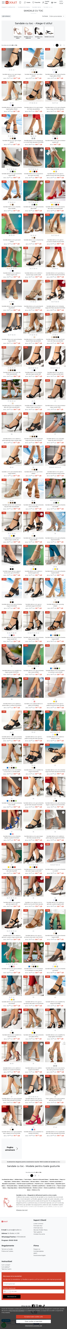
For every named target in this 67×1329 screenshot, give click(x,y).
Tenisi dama (27, 1179)
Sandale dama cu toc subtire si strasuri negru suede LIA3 (33, 406)
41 (14, 202)
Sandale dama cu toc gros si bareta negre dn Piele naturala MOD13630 (12, 737)
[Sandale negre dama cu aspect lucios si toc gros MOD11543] (10, 569)
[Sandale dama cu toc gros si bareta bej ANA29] (10, 304)
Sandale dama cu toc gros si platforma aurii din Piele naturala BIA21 (55, 174)
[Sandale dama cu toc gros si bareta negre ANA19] (57, 635)
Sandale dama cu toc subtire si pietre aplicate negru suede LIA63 (11, 439)
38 (11, 70)
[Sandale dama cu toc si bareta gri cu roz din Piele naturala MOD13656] (34, 139)
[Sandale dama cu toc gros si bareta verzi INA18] (15, 172)
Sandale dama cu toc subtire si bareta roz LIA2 (55, 737)
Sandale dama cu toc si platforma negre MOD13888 (55, 1002)
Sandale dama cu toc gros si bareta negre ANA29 (33, 538)
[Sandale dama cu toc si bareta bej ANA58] (10, 205)
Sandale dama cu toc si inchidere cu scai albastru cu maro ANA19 (33, 969)
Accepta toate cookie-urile (33, 1317)
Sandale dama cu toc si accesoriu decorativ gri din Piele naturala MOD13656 (55, 1069)
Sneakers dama (49, 1183)
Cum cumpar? (6, 1265)
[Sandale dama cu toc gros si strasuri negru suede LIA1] (55, 139)
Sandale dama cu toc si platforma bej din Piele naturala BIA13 (33, 340)
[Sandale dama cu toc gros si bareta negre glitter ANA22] (56, 72)
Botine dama (16, 1181)
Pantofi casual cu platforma (25, 1183)
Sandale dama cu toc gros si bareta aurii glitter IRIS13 (33, 1035)
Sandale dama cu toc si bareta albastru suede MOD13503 (11, 837)
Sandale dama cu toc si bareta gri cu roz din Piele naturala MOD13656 (33, 141)
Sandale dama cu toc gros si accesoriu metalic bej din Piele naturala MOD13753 (55, 241)
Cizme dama (44, 1181)
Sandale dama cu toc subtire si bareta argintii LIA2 (33, 572)
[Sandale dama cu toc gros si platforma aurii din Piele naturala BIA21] (54, 172)
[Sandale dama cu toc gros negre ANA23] (36, 72)
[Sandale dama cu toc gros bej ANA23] (32, 72)
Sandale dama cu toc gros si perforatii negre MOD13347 (33, 605)
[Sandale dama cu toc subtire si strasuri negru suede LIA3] (13, 271)
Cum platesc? (6, 1267)
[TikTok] (44, 1306)
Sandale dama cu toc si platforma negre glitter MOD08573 (55, 1035)
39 (10, 103)
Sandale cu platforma (38, 1185)
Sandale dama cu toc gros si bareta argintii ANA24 (55, 572)
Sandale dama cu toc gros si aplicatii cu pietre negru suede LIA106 (33, 1099)
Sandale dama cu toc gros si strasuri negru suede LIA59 (55, 406)
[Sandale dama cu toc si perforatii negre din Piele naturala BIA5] (58, 337)
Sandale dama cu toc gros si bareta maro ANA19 (12, 803)
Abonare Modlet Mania (40, 1230)
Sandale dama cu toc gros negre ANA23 (11, 141)
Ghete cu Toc (36, 1190)
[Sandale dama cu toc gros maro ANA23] (34, 72)
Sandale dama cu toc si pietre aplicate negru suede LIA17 (33, 373)
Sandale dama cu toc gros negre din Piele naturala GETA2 (33, 837)
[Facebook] (33, 1306)
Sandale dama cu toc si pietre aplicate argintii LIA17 (11, 903)
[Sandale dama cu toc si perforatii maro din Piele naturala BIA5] (54, 337)
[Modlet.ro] (11, 2)
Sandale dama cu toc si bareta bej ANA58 (33, 240)
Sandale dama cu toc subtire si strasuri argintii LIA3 (11, 273)
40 (13, 70)
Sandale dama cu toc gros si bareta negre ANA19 (55, 638)
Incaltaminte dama (24, 7)
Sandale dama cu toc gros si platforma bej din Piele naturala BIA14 (33, 737)
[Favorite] (36, 2)
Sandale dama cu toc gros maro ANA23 (33, 472)
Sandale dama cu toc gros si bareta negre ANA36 (12, 340)
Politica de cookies (16, 1310)
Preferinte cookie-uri (33, 1326)
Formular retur (38, 1226)
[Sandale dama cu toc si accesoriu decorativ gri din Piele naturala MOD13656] (32, 139)
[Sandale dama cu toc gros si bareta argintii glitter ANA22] (54, 72)
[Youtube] (40, 1306)
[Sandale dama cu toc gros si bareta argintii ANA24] (53, 569)
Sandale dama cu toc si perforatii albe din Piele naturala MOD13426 (55, 1132)
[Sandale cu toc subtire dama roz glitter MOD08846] (34, 702)
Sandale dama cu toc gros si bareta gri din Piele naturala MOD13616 (33, 803)
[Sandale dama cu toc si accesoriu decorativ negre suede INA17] (34, 172)
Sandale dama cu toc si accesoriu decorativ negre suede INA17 (33, 870)
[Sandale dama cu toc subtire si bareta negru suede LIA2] (14, 536)
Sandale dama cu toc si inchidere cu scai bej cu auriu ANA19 (55, 671)
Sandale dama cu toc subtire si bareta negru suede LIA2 (11, 538)
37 (31, 70)
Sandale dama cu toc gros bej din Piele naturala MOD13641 (33, 307)
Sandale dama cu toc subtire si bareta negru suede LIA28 (33, 273)
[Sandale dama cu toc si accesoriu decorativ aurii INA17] (30, 172)
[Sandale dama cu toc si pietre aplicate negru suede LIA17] (34, 370)
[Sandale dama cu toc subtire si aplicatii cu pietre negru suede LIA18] (56, 900)
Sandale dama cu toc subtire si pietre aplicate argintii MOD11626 (55, 837)
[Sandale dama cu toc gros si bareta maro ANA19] (55, 635)
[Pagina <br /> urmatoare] (64, 45)
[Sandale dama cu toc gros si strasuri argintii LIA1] (55, 124)
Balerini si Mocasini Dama (40, 1179)
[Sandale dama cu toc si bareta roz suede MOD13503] (13, 834)
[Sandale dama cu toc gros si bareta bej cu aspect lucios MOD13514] (54, 801)
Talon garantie (38, 1232)
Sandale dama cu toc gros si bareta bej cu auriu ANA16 (33, 671)
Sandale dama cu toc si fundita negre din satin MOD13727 (55, 439)
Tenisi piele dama (12, 1185)
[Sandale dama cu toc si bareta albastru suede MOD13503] (10, 834)
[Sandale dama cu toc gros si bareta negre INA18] (13, 172)
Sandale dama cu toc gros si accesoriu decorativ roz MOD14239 (33, 1002)
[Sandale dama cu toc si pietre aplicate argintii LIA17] (32, 370)
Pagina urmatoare (10, 1148)
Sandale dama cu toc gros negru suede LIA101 (11, 75)
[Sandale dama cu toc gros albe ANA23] (30, 72)
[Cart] (53, 2)
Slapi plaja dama (12, 1188)
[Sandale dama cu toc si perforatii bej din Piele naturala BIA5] (52, 337)
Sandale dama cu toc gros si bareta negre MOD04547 (12, 605)
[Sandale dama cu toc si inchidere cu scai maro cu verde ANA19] (59, 635)
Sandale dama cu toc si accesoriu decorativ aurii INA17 (33, 174)
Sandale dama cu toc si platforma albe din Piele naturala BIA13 (11, 406)
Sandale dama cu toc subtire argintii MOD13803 (33, 1068)
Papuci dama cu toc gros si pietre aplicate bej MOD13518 (55, 1099)
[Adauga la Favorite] (20, 50)
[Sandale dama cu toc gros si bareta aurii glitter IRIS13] (32, 1033)
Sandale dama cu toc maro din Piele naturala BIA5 (12, 373)
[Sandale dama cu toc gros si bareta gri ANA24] (57, 569)
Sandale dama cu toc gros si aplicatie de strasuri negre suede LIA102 (55, 472)
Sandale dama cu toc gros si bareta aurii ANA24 (12, 1002)
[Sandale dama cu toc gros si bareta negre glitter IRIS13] (34, 1033)
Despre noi (37, 1249)
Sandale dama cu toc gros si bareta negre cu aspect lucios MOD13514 (55, 803)
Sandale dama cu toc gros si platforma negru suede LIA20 (55, 373)
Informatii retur (38, 1228)
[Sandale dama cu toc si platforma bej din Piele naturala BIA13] (34, 337)
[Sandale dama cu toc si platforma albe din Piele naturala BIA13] (32, 337)
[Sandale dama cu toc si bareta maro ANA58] (13, 205)
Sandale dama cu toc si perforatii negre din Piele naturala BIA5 (33, 439)
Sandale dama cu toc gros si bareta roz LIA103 (55, 870)
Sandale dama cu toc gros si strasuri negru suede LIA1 (12, 638)
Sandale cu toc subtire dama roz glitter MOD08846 (33, 704)
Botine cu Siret (37, 1188)
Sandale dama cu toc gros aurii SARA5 (12, 240)
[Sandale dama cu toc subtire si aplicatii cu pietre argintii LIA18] (54, 900)
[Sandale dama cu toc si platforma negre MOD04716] (34, 768)
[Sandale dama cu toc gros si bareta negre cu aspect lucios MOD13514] (56, 801)
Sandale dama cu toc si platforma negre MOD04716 (33, 770)
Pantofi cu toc (39, 1183)
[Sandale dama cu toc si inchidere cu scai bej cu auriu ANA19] (53, 635)
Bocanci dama (35, 1181)
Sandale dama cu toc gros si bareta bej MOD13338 (55, 538)
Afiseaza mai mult (21, 1210)
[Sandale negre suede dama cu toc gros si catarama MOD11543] (13, 569)
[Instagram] (37, 1306)
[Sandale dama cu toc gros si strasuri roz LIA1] (57, 139)
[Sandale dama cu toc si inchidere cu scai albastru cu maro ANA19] (51, 635)
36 (9, 70)
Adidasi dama (19, 1179)
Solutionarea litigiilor (40, 1255)
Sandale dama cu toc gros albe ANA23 (33, 75)
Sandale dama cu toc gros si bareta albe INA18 (33, 207)
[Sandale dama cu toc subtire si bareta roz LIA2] (11, 536)
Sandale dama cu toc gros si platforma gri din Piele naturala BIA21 (55, 704)
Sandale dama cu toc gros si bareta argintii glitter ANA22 (12, 108)
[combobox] (7, 1291)
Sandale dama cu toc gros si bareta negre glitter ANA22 (55, 75)
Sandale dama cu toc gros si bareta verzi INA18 (55, 505)
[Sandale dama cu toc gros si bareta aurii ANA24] (55, 569)
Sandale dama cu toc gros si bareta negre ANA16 (55, 936)
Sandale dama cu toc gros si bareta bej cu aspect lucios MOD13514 (12, 1132)
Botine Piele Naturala (25, 1188)
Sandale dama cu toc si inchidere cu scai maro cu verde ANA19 (11, 770)
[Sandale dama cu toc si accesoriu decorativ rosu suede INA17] (36, 172)
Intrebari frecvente (39, 1234)
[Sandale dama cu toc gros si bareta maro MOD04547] (32, 503)
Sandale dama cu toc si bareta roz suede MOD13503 (33, 1132)
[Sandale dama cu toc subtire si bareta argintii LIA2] (9, 536)
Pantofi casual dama (55, 1181)
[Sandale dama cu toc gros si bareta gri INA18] (10, 172)
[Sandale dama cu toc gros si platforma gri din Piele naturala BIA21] (56, 172)
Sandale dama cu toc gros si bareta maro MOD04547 (33, 505)
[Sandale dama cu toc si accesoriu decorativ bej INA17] (32, 172)
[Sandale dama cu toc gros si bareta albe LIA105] (32, 635)
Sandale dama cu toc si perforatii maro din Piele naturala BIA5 (55, 340)
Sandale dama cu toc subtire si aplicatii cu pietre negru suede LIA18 (12, 936)
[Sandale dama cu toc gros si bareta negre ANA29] (13, 304)
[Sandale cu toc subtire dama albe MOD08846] (32, 702)
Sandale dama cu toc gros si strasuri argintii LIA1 (55, 141)
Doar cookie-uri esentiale (33, 1321)
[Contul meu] (45, 2)
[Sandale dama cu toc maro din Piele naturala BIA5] (56, 337)
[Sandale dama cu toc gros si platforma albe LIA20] (54, 370)
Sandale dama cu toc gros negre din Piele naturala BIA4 (33, 108)
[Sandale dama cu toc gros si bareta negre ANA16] (34, 669)
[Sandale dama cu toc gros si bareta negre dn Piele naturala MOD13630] (13, 735)
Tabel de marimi (6, 1269)
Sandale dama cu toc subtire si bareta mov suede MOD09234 (11, 1068)
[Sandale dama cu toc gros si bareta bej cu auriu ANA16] (32, 669)
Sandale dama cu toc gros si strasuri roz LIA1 (12, 969)
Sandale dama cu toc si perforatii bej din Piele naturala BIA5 (11, 505)
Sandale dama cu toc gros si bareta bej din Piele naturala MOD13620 (12, 1099)
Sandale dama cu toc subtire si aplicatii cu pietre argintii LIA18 (55, 903)
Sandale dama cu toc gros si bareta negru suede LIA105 (33, 638)
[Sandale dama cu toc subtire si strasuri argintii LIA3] (10, 271)
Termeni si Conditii (7, 1249)
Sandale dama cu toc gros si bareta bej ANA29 (12, 307)
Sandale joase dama (24, 1185)
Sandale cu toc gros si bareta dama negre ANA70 (12, 472)
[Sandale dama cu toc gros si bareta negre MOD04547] (34, 503)
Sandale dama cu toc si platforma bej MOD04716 (11, 1035)
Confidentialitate (39, 1251)
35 (8, 136)
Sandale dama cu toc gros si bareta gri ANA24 (55, 969)
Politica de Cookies (7, 1251)
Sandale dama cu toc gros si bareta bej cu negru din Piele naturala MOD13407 (55, 108)
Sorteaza (45, 16)
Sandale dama (36, 7)
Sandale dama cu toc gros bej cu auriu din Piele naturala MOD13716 (55, 273)
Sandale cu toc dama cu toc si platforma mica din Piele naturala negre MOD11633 (33, 903)
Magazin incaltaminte (8, 7)
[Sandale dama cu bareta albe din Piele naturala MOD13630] (10, 735)
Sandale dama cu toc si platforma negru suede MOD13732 (11, 671)
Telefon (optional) (9, 1288)
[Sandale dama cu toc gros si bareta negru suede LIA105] (34, 635)
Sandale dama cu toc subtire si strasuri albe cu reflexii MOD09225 (11, 704)
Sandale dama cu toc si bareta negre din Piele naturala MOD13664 (55, 307)
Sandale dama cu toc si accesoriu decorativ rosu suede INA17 (55, 207)
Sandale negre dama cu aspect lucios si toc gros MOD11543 (12, 572)
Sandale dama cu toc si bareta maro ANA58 (11, 207)
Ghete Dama (25, 1181)
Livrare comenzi (38, 1223)
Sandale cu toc (51, 1185)
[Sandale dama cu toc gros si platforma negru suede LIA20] (56, 370)
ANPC (35, 1253)
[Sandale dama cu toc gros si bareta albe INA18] (8, 172)
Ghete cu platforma (50, 1188)
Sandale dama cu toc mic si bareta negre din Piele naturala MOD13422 (55, 770)
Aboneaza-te (11, 1296)
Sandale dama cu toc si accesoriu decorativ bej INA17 (11, 870)
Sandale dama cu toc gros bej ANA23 (55, 605)
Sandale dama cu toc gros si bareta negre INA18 (12, 174)
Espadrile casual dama (8, 1183)
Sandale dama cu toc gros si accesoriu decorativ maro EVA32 (33, 936)
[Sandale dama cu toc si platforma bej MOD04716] (32, 768)
